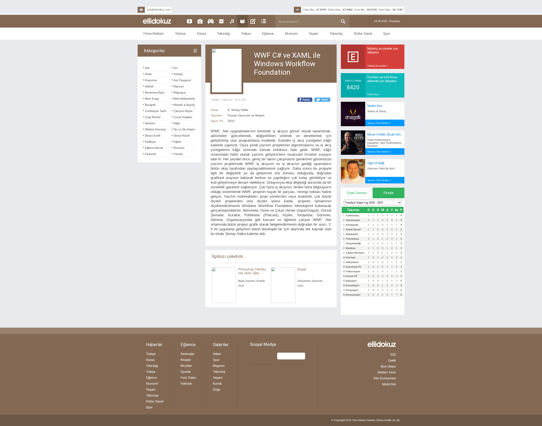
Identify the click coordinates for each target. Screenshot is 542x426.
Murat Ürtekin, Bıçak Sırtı (384, 134)
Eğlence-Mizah (154, 147)
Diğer (177, 123)
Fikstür (388, 193)
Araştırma (151, 80)
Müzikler (186, 366)
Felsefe (178, 154)
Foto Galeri (188, 378)
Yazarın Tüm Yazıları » (379, 123)
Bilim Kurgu (152, 98)
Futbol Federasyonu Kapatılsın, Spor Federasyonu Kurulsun (384, 142)
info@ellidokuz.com (158, 9)
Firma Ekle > (373, 94)
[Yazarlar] (253, 21)
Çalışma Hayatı (183, 111)
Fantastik (150, 154)
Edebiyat (150, 141)
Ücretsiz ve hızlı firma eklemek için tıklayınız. (382, 79)
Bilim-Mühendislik (184, 98)
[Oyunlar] (210, 21)
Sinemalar (187, 354)
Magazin (219, 366)
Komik (217, 383)
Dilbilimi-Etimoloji (155, 129)
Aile (147, 68)
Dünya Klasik (182, 135)
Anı (176, 68)
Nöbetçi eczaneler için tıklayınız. (382, 50)
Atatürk (149, 86)
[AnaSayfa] (157, 21)
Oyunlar (186, 372)
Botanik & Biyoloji (184, 104)
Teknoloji (336, 34)
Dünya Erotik (153, 135)
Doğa (216, 389)
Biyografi (150, 104)
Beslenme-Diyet (154, 92)
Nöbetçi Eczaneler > (377, 65)
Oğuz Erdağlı (375, 163)
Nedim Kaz (374, 106)
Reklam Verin (387, 372)
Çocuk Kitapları (183, 117)
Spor (386, 34)
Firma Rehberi (153, 34)
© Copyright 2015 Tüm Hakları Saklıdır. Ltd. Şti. (365, 420)
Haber (217, 354)
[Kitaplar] (242, 21)
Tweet (324, 99)
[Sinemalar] (221, 21)
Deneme (150, 123)
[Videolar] (189, 21)
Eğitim (177, 141)
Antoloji (178, 74)
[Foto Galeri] (200, 21)
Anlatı (148, 74)
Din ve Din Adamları (186, 129)
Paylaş (306, 99)
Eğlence (268, 34)
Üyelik (392, 360)
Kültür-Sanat (363, 34)
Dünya (201, 34)
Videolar (186, 383)
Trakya (246, 34)
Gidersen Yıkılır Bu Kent (381, 168)
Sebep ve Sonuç (376, 111)
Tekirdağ (223, 34)
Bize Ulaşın (388, 366)
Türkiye (180, 34)
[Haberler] (263, 21)
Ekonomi (291, 34)
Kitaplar (215, 99)
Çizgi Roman (152, 117)
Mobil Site (389, 384)
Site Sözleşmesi (384, 378)
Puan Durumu (356, 193)
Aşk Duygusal (182, 80)
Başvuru (179, 86)
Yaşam (313, 34)
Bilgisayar (180, 92)
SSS (393, 354)
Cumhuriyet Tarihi (155, 111)
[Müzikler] (232, 21)
